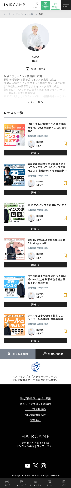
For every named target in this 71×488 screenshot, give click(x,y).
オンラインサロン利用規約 (35, 404)
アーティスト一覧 (24, 14)
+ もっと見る (35, 102)
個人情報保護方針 (35, 414)
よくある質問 (20, 354)
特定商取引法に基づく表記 (35, 398)
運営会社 (35, 420)
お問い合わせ (55, 354)
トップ (7, 14)
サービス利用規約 (35, 409)
